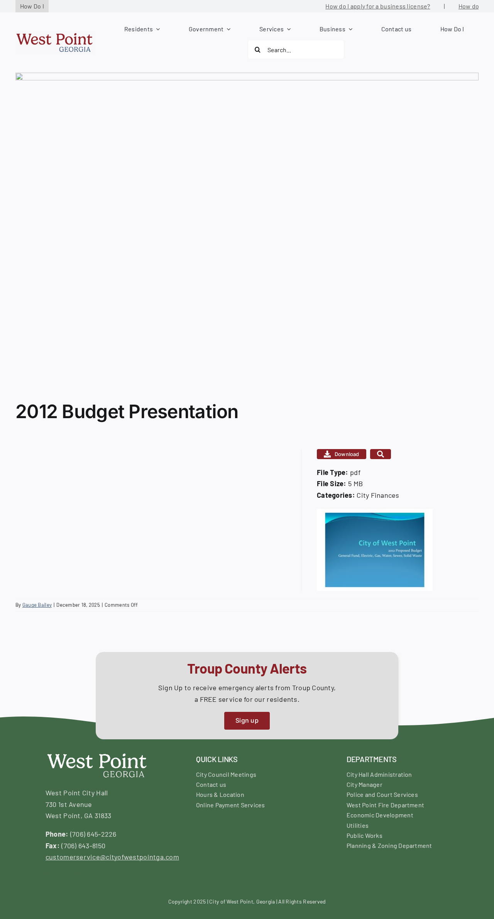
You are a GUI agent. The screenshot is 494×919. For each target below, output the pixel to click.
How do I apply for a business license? (367, 6)
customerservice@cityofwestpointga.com (112, 857)
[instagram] (77, 873)
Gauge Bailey (37, 605)
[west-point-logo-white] (96, 754)
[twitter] (62, 873)
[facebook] (49, 873)
